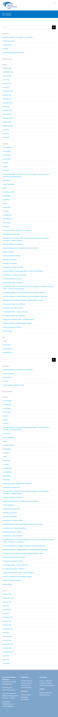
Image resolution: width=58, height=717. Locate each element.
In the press (6, 180)
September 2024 (8, 72)
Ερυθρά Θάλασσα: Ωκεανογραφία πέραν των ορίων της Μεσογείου (23, 271)
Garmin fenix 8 (7, 45)
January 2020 (7, 76)
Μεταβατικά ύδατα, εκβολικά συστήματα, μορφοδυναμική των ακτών (23, 300)
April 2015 (6, 106)
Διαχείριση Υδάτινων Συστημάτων (13, 244)
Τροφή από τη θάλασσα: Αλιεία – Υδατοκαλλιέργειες (18, 319)
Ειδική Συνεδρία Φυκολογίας (11, 255)
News (5, 188)
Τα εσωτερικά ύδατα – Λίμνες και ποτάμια (15, 312)
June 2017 (6, 87)
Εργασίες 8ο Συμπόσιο (10, 259)
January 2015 (7, 114)
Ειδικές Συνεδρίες (8, 252)
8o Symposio (7, 155)
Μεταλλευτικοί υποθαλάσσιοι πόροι (13, 52)
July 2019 (6, 79)
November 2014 (8, 118)
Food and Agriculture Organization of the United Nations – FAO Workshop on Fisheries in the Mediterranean (26, 175)
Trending (5, 211)
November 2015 (8, 103)
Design (5, 166)
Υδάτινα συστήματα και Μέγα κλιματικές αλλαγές (17, 323)
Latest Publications (9, 184)
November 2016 (8, 91)
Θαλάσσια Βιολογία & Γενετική (12, 279)
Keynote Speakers (26, 683)
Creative (5, 162)
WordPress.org (7, 352)
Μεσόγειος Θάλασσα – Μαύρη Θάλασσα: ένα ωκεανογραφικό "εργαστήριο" (25, 296)
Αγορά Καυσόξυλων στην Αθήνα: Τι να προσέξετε (18, 37)
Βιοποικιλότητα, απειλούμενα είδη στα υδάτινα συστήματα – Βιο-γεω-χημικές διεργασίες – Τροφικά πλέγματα (26, 239)
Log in (5, 341)
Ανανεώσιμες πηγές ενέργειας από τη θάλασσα (17, 230)
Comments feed (8, 348)
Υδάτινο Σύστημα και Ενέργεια (12, 327)
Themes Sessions (26, 681)
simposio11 (6, 199)
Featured (6, 170)
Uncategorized (7, 215)
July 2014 (6, 129)
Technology (6, 207)
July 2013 (6, 133)
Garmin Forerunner (9, 41)
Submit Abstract (25, 695)
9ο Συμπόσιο (7, 159)
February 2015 (7, 110)
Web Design (7, 222)
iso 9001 (5, 49)
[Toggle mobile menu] (55, 3)
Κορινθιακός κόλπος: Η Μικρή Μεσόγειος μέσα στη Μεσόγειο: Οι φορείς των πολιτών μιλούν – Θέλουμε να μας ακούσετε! (28, 287)
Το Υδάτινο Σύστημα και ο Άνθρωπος (14, 315)
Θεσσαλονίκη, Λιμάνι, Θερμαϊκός (13, 282)
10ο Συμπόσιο (7, 147)
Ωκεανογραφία (7, 331)
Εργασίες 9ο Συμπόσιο (10, 263)
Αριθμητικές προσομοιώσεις (11, 234)
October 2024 (7, 68)
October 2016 (7, 95)
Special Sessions (26, 687)
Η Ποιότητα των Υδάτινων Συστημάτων (14, 275)
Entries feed (6, 345)
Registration (24, 697)
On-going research (8, 192)
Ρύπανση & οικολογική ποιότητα (12, 308)
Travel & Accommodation (46, 685)
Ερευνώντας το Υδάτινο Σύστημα (13, 267)
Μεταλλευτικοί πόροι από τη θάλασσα (14, 304)
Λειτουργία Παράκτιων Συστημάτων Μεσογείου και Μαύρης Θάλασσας (24, 292)
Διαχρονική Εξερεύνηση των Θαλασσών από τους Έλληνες (20, 248)
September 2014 (8, 126)
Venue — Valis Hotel (45, 681)
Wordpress (6, 226)
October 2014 (7, 122)
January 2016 (7, 99)
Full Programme (26, 685)
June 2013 (6, 137)
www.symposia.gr (44, 695)
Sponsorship (24, 699)
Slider (5, 203)
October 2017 (7, 83)
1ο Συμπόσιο (7, 151)
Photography (7, 196)
